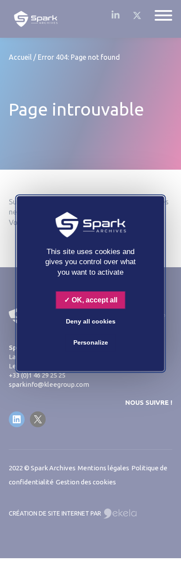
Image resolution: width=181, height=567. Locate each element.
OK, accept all (93, 300)
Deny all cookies (91, 321)
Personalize (90, 342)
